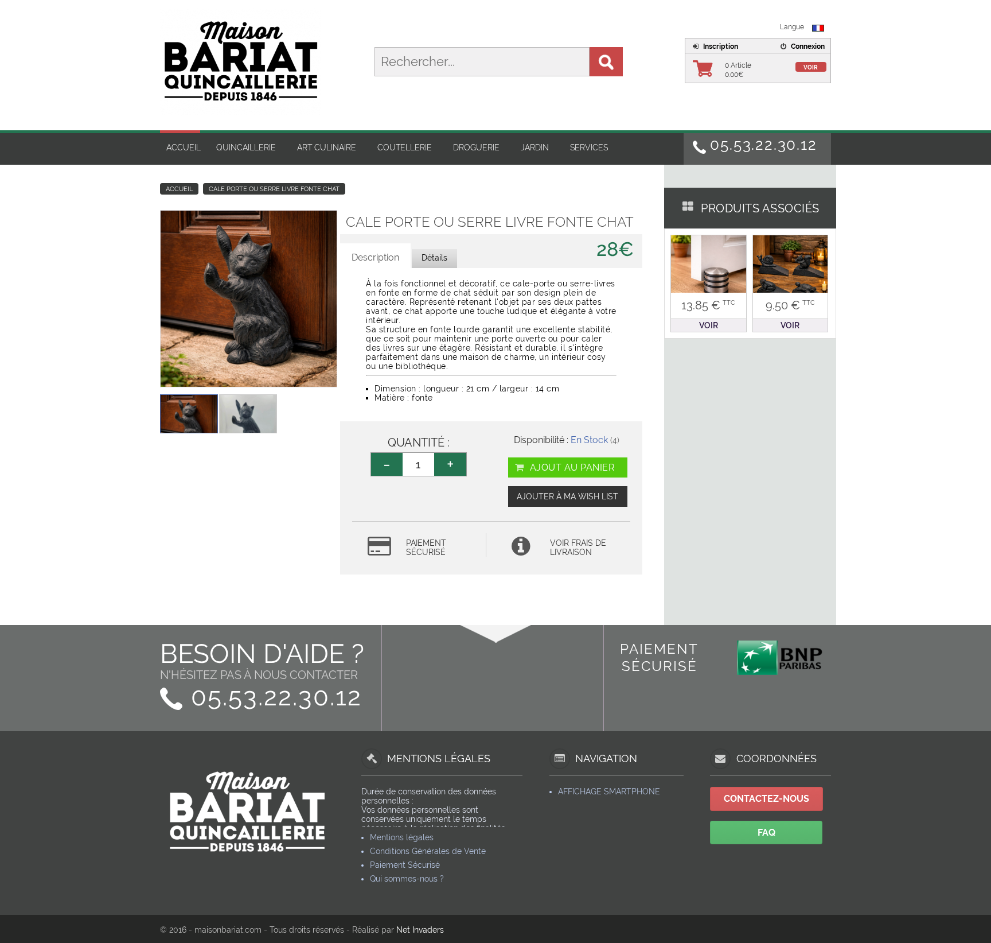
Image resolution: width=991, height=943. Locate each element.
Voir (810, 67)
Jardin (535, 147)
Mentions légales (402, 837)
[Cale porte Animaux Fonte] (790, 272)
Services (589, 147)
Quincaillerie (246, 147)
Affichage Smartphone (609, 791)
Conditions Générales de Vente (428, 851)
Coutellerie (404, 147)
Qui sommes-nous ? (407, 878)
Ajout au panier (570, 467)
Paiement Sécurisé (405, 865)
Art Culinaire (326, 147)
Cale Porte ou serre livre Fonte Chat (274, 189)
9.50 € (790, 305)
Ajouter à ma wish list (567, 496)
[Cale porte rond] (708, 272)
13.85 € (708, 305)
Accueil (183, 147)
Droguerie (476, 147)
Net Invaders (420, 929)
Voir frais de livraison (578, 547)
